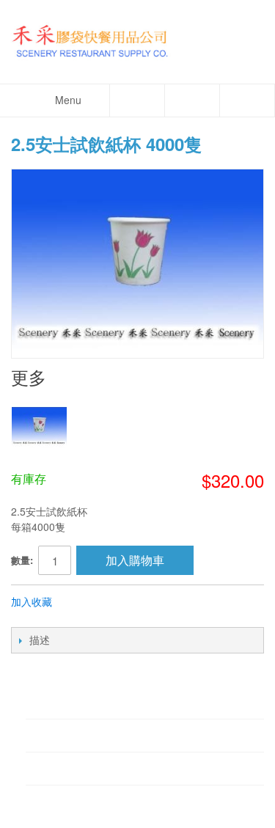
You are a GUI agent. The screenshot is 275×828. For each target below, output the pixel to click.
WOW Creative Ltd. (200, 810)
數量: (22, 560)
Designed (136, 810)
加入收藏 (31, 601)
